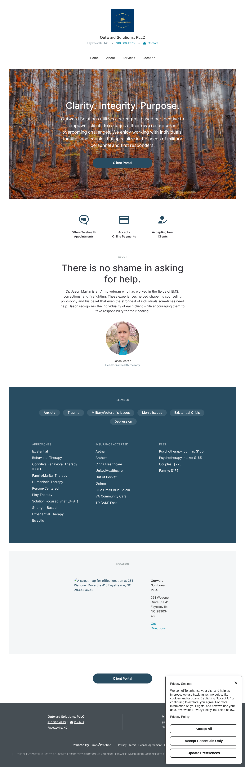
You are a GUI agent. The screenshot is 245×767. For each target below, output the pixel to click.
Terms (132, 744)
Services (129, 58)
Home (94, 58)
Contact (153, 43)
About (110, 58)
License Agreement (150, 744)
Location (149, 58)
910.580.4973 (125, 43)
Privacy (122, 744)
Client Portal (122, 163)
